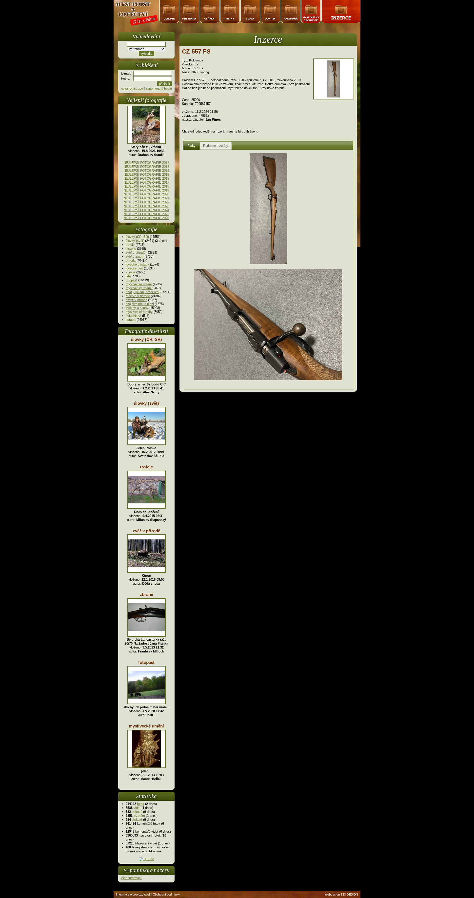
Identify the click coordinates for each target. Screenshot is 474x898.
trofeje (130, 245)
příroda (131, 260)
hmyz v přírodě (136, 300)
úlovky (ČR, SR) (137, 237)
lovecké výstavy (137, 264)
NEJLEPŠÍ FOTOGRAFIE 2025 (146, 214)
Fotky (191, 146)
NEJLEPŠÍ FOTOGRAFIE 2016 (146, 178)
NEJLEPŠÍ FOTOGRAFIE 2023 (146, 206)
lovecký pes (134, 268)
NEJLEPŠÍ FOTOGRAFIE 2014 (146, 170)
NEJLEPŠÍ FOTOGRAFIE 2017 (146, 182)
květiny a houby (137, 308)
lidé (128, 276)
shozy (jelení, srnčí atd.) (143, 292)
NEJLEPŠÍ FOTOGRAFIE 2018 (146, 186)
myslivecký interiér (139, 288)
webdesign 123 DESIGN (341, 894)
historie (131, 248)
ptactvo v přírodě (138, 296)
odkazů (137, 812)
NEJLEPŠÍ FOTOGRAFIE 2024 (146, 210)
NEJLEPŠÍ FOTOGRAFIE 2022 (146, 202)
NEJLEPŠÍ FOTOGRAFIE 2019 (146, 190)
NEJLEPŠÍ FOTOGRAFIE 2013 (146, 167)
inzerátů (139, 816)
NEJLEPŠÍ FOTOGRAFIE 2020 (146, 194)
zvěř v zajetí (134, 256)
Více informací (131, 878)
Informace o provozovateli (133, 894)
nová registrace (132, 88)
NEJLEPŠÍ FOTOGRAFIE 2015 (146, 174)
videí (137, 808)
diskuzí (137, 820)
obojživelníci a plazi (140, 304)
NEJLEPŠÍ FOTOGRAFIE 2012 (146, 163)
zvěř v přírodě (135, 252)
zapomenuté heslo (159, 88)
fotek (140, 804)
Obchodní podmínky (166, 894)
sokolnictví (133, 316)
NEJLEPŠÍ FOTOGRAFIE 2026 (146, 218)
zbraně (130, 272)
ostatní (131, 320)
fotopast (131, 280)
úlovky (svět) (135, 241)
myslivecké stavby (139, 312)
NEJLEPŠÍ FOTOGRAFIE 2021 (146, 198)
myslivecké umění (139, 284)
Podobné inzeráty (215, 146)
